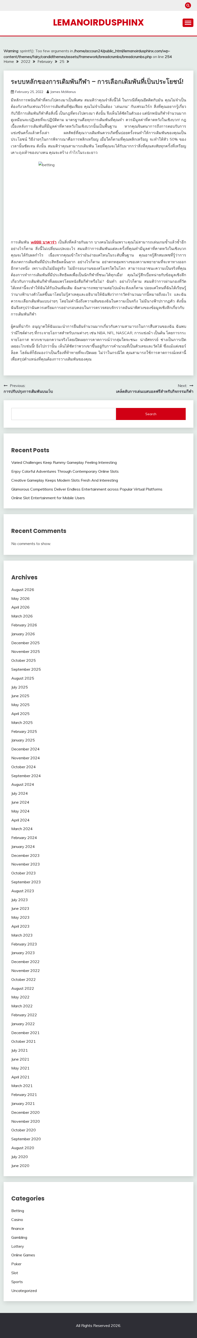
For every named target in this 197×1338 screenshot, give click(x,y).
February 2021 (24, 1094)
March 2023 (22, 935)
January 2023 (23, 952)
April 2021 (20, 1077)
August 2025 (22, 678)
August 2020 (22, 1147)
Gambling (19, 1237)
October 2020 (23, 1130)
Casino (17, 1219)
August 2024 (22, 784)
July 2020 (19, 1156)
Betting (17, 1210)
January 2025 (23, 740)
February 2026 (24, 625)
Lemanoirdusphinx (98, 22)
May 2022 (20, 997)
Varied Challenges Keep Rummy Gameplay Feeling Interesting (64, 462)
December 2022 (25, 961)
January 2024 (23, 846)
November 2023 (25, 864)
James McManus (63, 92)
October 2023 (23, 873)
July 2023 (19, 899)
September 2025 (26, 669)
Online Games (23, 1255)
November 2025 (25, 651)
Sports (17, 1281)
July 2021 (19, 1050)
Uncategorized (24, 1290)
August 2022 (22, 988)
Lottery (17, 1246)
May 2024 (20, 811)
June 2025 (20, 695)
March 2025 (22, 722)
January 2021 (23, 1103)
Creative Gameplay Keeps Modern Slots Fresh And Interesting (64, 480)
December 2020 (25, 1112)
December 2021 (25, 1032)
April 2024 (20, 820)
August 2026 (22, 589)
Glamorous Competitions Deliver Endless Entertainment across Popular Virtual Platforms (86, 489)
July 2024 (19, 793)
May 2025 (20, 704)
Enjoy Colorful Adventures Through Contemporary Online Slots (65, 471)
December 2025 (25, 642)
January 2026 (23, 633)
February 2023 (24, 944)
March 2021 (22, 1085)
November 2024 (25, 757)
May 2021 (20, 1068)
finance (17, 1228)
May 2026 (20, 598)
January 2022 (23, 1023)
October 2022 (23, 979)
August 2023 (22, 890)
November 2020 (25, 1121)
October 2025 (23, 660)
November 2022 (25, 970)
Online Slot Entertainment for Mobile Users (48, 497)
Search (150, 414)
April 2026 (20, 607)
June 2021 (20, 1059)
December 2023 (25, 855)
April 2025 (20, 713)
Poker (16, 1263)
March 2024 (22, 828)
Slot (14, 1272)
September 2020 (26, 1138)
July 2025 (19, 687)
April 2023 (20, 926)
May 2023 (20, 917)
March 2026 (22, 616)
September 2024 (26, 775)
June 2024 (20, 802)
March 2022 (22, 1006)
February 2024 (24, 837)
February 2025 (24, 731)
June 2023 (20, 908)
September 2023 (26, 881)
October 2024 (23, 766)
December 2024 (25, 749)
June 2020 (20, 1165)
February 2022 (24, 1014)
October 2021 (23, 1041)
